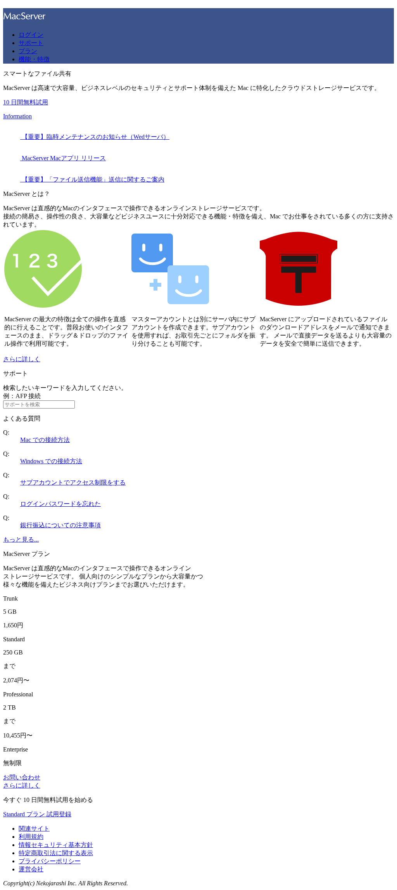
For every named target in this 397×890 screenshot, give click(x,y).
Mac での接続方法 (45, 439)
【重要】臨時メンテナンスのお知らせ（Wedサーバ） (94, 136)
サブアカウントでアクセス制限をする (73, 482)
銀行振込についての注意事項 (60, 525)
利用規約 (31, 836)
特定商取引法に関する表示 (56, 853)
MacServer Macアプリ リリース (63, 158)
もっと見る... (21, 539)
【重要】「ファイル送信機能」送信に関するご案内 (92, 179)
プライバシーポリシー (50, 861)
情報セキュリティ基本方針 (56, 845)
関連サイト (34, 828)
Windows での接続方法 (51, 461)
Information (17, 116)
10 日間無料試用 (25, 102)
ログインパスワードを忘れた (60, 503)
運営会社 (31, 869)
